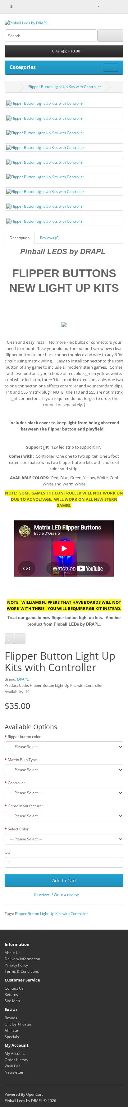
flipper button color (24, 736)
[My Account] (96, 6)
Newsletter (14, 1072)
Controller (16, 782)
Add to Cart (64, 880)
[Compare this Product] (19, 638)
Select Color (18, 829)
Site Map (12, 1000)
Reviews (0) (50, 237)
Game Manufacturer (25, 806)
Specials (12, 1036)
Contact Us (14, 988)
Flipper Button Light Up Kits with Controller (64, 86)
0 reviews (42, 894)
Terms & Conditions (22, 971)
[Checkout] (118, 6)
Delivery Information (22, 959)
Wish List (12, 1066)
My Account (15, 1053)
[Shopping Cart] (111, 6)
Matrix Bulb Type (22, 759)
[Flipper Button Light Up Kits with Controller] (64, 103)
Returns (11, 994)
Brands (11, 1018)
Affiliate (11, 1030)
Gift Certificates (18, 1024)
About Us (13, 952)
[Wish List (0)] (104, 6)
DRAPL (23, 679)
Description (20, 237)
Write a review (66, 894)
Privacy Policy (16, 965)
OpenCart (34, 1094)
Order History (16, 1059)
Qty (8, 852)
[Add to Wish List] (9, 638)
